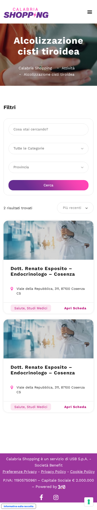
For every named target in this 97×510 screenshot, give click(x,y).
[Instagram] (56, 497)
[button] (89, 12)
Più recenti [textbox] (72, 208)
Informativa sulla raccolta (18, 506)
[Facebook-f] (41, 497)
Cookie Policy (82, 471)
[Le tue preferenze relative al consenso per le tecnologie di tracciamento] (88, 501)
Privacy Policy (53, 471)
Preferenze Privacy (20, 471)
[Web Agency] (61, 486)
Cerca (48, 185)
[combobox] (75, 207)
